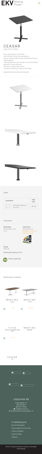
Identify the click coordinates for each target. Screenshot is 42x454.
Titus (12, 328)
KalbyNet (22, 449)
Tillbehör (15, 437)
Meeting (12, 300)
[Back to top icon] (37, 449)
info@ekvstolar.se (22, 409)
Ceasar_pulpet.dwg (14, 258)
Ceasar (12, 357)
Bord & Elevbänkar (18, 425)
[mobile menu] (39, 3)
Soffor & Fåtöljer (17, 431)
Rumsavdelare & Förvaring (21, 428)
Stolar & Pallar (17, 434)
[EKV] (12, 3)
